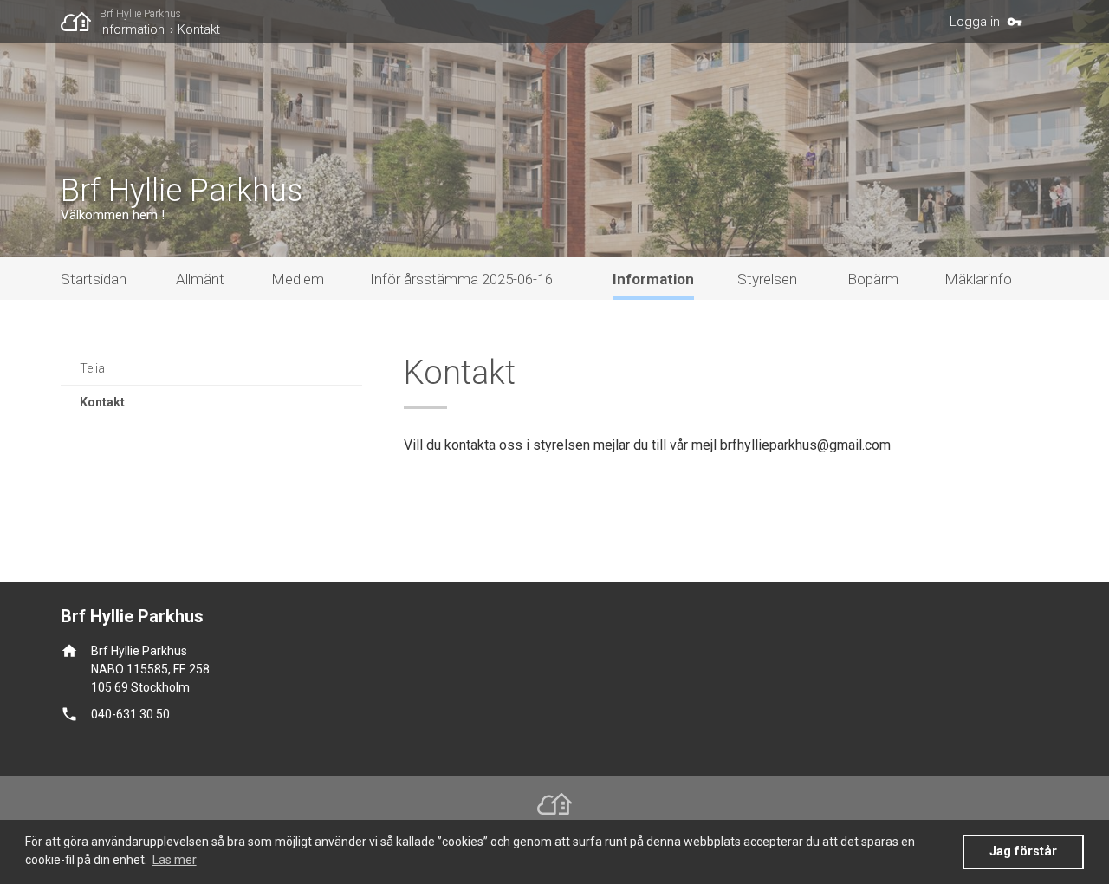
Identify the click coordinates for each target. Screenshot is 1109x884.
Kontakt (199, 29)
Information (132, 29)
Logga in (975, 21)
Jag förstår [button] (1023, 851)
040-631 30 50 (130, 714)
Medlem (297, 279)
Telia (92, 368)
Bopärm (872, 279)
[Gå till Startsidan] (80, 21)
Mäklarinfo (978, 279)
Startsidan (93, 279)
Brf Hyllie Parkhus (140, 14)
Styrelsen (767, 279)
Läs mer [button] (174, 860)
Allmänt (200, 279)
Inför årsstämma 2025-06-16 (461, 279)
